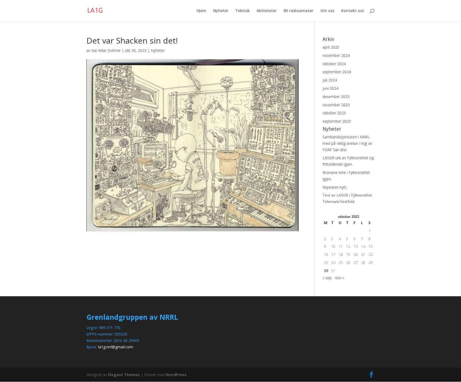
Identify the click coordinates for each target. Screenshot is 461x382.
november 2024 (336, 55)
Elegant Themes (124, 374)
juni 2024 (330, 88)
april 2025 (331, 47)
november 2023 (336, 104)
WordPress (176, 374)
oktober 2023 (334, 112)
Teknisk (242, 11)
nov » (339, 277)
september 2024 (337, 71)
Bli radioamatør (298, 11)
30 (326, 270)
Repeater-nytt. (335, 187)
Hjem (201, 11)
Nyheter (220, 11)
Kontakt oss (352, 11)
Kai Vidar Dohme (106, 50)
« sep (327, 277)
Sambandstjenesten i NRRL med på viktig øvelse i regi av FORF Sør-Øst (347, 143)
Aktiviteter (267, 11)
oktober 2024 (334, 63)
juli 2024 (330, 80)
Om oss (327, 11)
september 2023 (337, 121)
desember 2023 (336, 96)
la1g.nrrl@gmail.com (115, 346)
